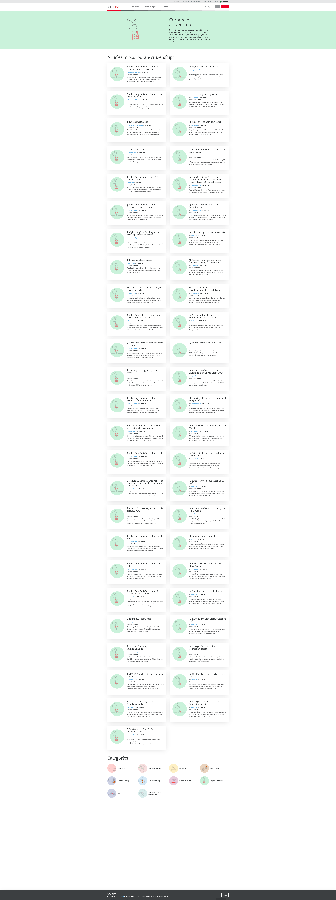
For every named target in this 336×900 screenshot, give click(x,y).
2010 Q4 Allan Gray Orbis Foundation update (140, 702)
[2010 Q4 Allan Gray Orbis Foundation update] (117, 709)
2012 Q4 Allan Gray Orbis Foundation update (140, 647)
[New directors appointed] (179, 543)
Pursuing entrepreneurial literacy (207, 591)
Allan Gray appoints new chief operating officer (142, 178)
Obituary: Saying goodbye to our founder (143, 371)
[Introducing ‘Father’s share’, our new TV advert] (179, 433)
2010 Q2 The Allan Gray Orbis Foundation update (204, 702)
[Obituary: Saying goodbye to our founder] (117, 378)
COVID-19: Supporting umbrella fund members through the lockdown (207, 288)
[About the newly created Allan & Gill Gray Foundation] (179, 571)
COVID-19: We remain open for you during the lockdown (144, 288)
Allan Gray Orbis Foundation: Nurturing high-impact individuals (206, 371)
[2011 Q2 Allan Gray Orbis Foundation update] (179, 681)
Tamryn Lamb (132, 293)
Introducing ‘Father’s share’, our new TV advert (207, 426)
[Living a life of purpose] (117, 626)
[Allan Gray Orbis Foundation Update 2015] (117, 571)
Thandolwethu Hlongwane (135, 125)
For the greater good (138, 122)
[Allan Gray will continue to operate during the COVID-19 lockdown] (117, 322)
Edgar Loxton (194, 125)
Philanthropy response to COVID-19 (208, 232)
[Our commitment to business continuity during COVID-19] (179, 322)
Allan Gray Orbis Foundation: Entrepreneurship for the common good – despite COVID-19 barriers (205, 179)
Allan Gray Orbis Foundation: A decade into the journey (142, 592)
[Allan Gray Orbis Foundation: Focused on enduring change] (117, 212)
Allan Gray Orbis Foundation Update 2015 (145, 564)
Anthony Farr (194, 235)
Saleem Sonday (132, 238)
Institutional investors (207, 1)
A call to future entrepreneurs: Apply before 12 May (145, 509)
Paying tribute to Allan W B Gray (207, 343)
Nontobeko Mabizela (134, 72)
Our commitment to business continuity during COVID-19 (204, 316)
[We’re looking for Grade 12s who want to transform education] (117, 433)
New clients (177, 1)
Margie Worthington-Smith (135, 652)
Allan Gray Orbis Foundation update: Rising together (145, 95)
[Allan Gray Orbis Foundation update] (117, 460)
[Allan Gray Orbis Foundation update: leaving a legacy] (117, 350)
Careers (216, 1)
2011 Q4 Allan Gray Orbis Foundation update (145, 675)
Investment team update (140, 260)
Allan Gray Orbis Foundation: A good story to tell (207, 399)
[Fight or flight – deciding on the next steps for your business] (117, 240)
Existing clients (185, 1)
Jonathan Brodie (195, 346)
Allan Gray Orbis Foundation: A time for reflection (207, 150)
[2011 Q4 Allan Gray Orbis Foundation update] (117, 681)
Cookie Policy (120, 896)
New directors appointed (203, 536)
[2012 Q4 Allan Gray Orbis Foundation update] (117, 654)
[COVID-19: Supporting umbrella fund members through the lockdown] (179, 295)
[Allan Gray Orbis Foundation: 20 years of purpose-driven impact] (117, 74)
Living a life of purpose (140, 619)
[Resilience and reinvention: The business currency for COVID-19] (179, 267)
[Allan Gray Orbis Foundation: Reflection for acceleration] (117, 405)
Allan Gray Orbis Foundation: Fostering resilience (204, 206)
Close (225, 895)
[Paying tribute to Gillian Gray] (179, 74)
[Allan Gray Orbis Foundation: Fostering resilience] (179, 212)
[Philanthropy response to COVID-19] (179, 240)
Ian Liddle (131, 182)
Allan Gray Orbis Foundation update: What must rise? (207, 509)
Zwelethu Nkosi (195, 97)
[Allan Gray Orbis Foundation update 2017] (179, 488)
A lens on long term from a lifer (206, 122)
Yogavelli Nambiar (196, 185)
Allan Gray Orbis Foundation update (146, 453)
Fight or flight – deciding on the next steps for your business (143, 233)
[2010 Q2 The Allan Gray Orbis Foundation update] (179, 709)
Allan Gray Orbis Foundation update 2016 (145, 537)
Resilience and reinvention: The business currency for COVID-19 (205, 261)
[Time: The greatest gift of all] (179, 101)
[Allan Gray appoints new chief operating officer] (117, 184)
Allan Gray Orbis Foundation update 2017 (207, 482)
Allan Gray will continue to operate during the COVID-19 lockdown (144, 316)
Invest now (225, 6)
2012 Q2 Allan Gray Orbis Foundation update (202, 647)
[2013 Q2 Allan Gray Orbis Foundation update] (179, 626)
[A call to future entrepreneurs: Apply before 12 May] (117, 516)
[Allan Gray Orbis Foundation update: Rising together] (117, 101)
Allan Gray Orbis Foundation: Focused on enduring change (141, 206)
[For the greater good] (117, 129)
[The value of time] (117, 157)
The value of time (137, 149)
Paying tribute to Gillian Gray (206, 66)
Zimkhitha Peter (132, 514)
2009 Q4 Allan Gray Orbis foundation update (140, 730)
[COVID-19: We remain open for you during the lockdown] (117, 295)
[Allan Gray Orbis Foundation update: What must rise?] (179, 516)
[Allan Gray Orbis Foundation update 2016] (117, 543)
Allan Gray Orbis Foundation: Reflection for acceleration (141, 399)
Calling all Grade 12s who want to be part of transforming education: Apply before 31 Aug (145, 483)
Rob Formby (131, 263)
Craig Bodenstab (195, 70)
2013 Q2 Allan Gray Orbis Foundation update (207, 620)
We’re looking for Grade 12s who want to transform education (143, 426)
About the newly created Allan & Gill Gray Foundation (207, 564)
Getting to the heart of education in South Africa (207, 454)
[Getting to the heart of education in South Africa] (179, 460)
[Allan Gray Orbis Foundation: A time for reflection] (179, 157)
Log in (217, 6)
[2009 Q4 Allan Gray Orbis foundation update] (117, 736)
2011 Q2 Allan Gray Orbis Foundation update (207, 675)
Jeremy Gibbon (132, 431)
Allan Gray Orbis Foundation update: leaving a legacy (145, 344)
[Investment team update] (117, 267)
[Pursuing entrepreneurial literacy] (179, 598)
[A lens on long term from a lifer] (179, 129)
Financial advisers (195, 1)
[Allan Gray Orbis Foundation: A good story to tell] (179, 405)
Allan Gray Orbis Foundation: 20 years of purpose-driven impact (143, 67)
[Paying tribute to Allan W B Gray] (179, 350)
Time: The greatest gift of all (205, 94)
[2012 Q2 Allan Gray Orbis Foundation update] (179, 654)
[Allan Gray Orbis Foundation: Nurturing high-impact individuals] (179, 378)
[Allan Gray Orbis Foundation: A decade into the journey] (117, 598)
